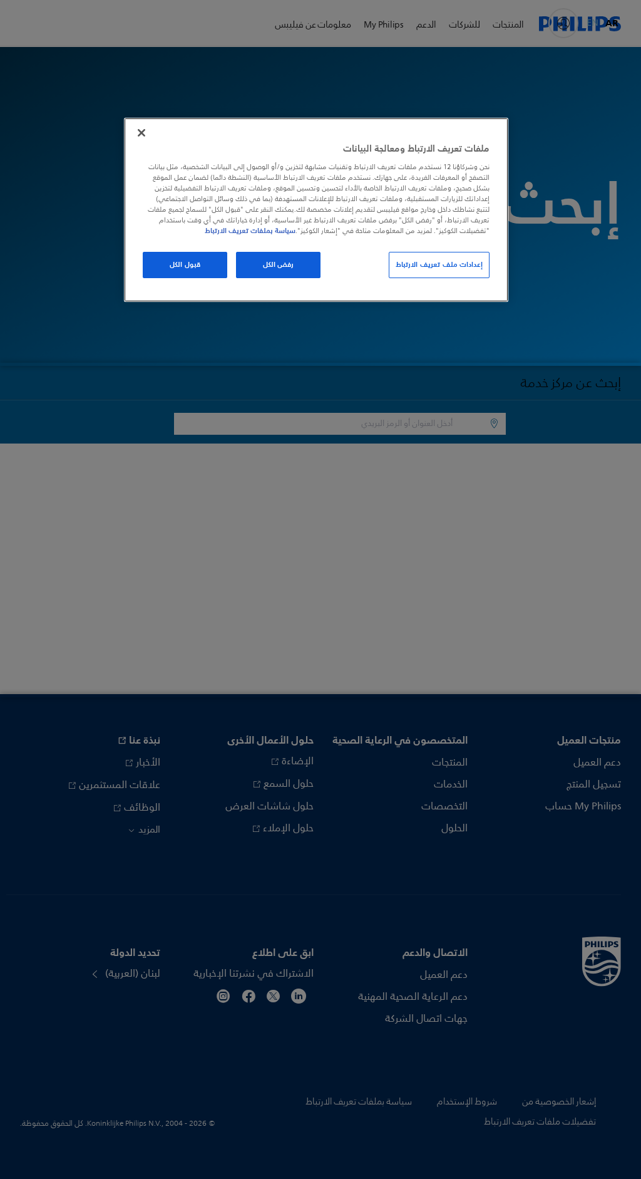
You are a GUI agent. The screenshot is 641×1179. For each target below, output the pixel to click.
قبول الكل (185, 264)
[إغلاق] (141, 133)
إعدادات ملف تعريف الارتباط (439, 264)
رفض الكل (278, 264)
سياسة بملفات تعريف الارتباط (250, 230)
